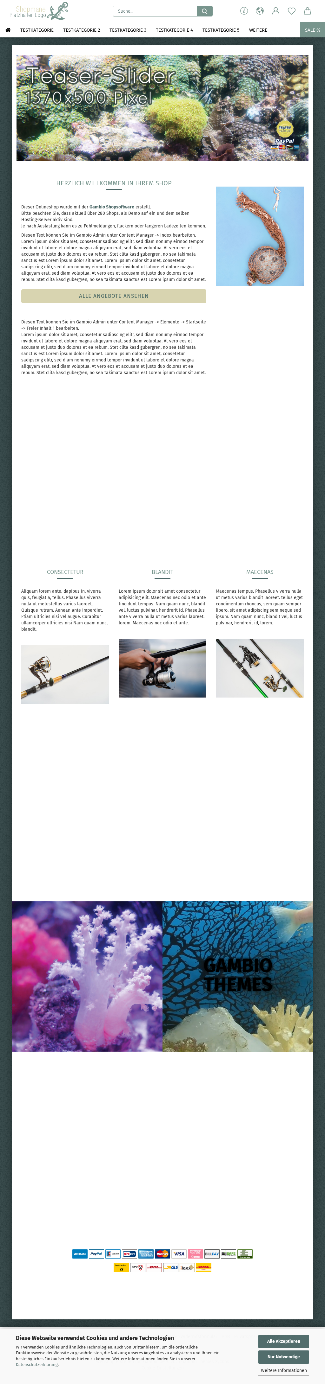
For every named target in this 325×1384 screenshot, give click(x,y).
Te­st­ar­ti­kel (52, 818)
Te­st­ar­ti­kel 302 (53, 481)
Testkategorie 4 (174, 30)
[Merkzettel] (292, 11)
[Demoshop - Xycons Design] (39, 11)
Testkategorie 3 (127, 30)
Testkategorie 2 (81, 30)
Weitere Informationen (284, 1370)
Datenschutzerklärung (37, 1364)
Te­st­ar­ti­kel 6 (199, 481)
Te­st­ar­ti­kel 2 (126, 818)
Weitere (258, 30)
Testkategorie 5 (221, 30)
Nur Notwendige (284, 1357)
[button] (260, 11)
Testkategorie (37, 30)
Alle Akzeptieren (283, 1341)
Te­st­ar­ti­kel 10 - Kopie (52, 1182)
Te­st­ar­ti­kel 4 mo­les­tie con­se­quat (126, 483)
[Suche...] (205, 11)
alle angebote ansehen (114, 296)
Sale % (312, 30)
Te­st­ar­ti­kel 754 (271, 481)
